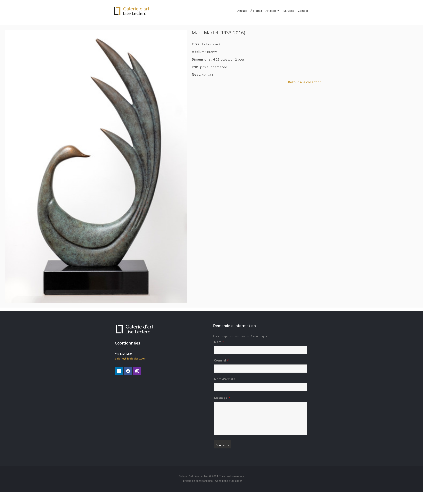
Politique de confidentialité (197, 480)
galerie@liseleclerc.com (130, 358)
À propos (256, 10)
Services (288, 10)
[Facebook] (128, 371)
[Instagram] (137, 371)
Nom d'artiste (224, 379)
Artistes (271, 10)
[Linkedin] (119, 371)
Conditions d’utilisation (228, 480)
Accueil (242, 10)
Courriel (221, 360)
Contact (303, 10)
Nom (219, 341)
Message (222, 397)
